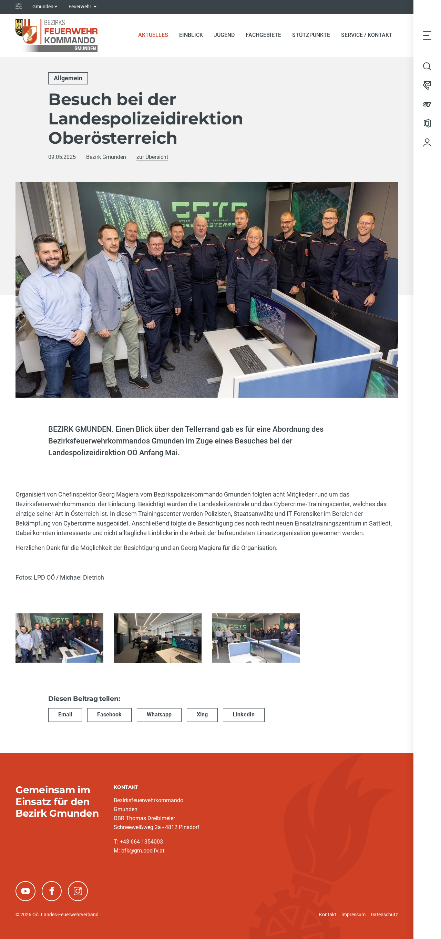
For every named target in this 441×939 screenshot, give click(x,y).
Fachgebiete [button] (263, 35)
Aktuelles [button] (153, 35)
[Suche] (427, 66)
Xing (202, 714)
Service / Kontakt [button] (366, 35)
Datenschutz (384, 914)
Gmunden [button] (42, 6)
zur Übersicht (152, 157)
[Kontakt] (427, 85)
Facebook (109, 714)
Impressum (353, 914)
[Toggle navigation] (427, 35)
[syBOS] (427, 104)
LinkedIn (244, 714)
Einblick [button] (191, 35)
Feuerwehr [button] (80, 6)
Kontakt (327, 914)
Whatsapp (159, 714)
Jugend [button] (224, 35)
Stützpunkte (311, 35)
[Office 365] (427, 123)
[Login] (427, 142)
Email (65, 714)
